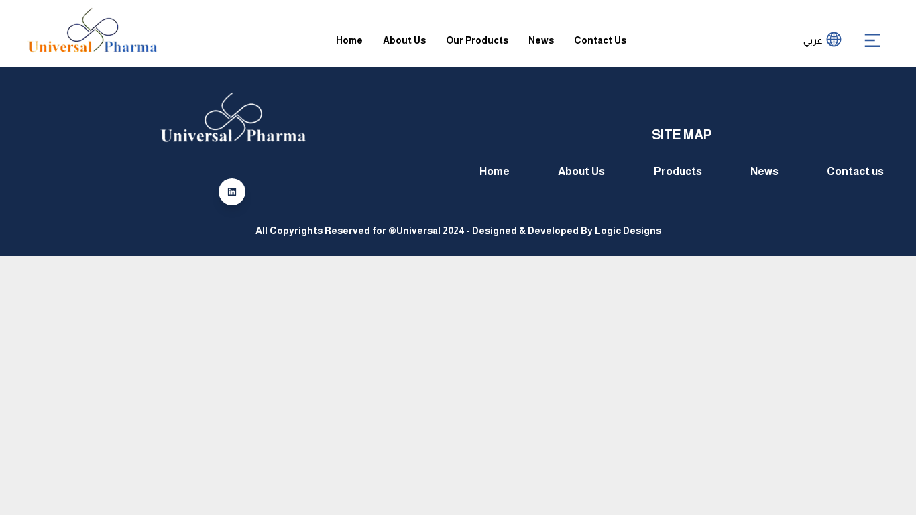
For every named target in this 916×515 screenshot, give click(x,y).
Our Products (477, 40)
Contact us (855, 171)
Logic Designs (628, 230)
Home (349, 40)
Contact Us (600, 40)
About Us (404, 40)
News (541, 40)
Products (678, 171)
